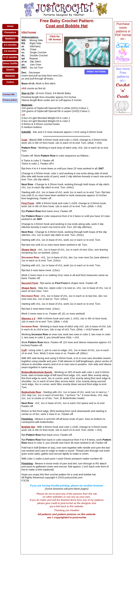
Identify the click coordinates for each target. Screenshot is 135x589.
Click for (55, 36)
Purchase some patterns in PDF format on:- (123, 31)
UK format (55, 39)
